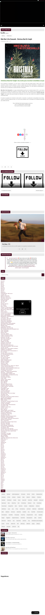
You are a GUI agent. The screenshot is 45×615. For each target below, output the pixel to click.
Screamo (39, 517)
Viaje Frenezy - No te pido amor (6, 338)
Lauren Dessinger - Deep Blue (6, 434)
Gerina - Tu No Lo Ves (4, 356)
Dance (19, 500)
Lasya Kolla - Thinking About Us (6, 412)
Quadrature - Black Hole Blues (6, 322)
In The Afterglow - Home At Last (6, 370)
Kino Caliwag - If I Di (6, 244)
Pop (28, 511)
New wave (13, 511)
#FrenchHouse (19, 266)
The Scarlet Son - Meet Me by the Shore (7, 426)
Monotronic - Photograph (5, 361)
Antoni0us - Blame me (4, 303)
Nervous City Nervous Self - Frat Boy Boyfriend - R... (9, 350)
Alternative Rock (39, 494)
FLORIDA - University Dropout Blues (7, 335)
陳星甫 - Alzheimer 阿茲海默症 (6, 398)
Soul (13, 520)
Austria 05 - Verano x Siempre (6, 379)
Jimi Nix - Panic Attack (4, 330)
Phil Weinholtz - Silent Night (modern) (7, 417)
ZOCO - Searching (4, 387)
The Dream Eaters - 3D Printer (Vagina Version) (9, 421)
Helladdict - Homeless (4, 436)
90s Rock (8, 494)
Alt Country (23, 494)
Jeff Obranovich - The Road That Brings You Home (9, 401)
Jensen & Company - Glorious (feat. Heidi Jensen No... (10, 418)
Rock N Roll (23, 517)
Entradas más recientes (7, 190)
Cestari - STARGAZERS (4, 331)
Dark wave (41, 500)
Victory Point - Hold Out (5, 333)
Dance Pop (30, 500)
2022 (2, 477)
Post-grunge (17, 514)
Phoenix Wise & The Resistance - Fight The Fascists (9, 346)
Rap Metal (40, 514)
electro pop (22, 523)
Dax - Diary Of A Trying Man (5, 357)
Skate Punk (4, 520)
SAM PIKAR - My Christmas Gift (6, 419)
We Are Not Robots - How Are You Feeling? (8, 393)
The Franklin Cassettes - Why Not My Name (8, 404)
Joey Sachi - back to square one (6, 397)
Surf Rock (24, 520)
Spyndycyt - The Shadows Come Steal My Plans (9, 371)
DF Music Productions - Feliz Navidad (7, 386)
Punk (36, 514)
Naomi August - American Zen (11, 532)
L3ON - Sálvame (3, 432)
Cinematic (3, 500)
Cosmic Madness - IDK (4, 364)
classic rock (13, 523)
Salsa (35, 517)
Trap (29, 520)
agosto (2, 282)
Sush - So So (3, 302)
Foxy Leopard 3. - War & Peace (6, 318)
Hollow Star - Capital (4, 363)
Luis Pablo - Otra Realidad (5, 403)
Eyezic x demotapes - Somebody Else (7, 425)
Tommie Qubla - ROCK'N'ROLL (6, 326)
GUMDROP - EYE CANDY (5, 341)
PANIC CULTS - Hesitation (5, 355)
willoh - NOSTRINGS (4, 435)
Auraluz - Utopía (3, 378)
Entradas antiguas (39, 190)
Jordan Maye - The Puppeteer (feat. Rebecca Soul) (9, 437)
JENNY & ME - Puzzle (4, 389)
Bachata (19, 497)
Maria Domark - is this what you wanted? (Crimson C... (10, 396)
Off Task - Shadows (4, 311)
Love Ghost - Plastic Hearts (5, 390)
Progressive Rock (30, 514)
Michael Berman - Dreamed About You (7, 316)
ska (18, 526)
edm (18, 523)
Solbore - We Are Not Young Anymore (7, 345)
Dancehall (35, 500)
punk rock (14, 526)
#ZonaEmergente (31, 265)
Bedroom (28, 497)
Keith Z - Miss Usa (4, 382)
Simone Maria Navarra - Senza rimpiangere (8, 323)
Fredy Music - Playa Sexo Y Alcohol (6, 385)
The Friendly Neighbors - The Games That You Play (9, 374)
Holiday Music (9, 35)
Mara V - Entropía (4, 306)
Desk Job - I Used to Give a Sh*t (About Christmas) (9, 429)
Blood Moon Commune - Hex (5, 343)
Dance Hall (24, 500)
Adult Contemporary (15, 494)
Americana (3, 497)
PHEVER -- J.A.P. (3, 310)
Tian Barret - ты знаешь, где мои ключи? (8, 307)
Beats (23, 497)
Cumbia (14, 500)
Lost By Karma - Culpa (4, 317)
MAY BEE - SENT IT (4, 332)
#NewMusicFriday (31, 266)
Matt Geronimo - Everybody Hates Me (7, 324)
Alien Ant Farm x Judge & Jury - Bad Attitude (8, 309)
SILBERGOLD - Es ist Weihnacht (6, 349)
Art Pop (8, 497)
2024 (2, 452)
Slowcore (9, 520)
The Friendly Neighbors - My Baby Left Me (8, 373)
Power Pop (23, 514)
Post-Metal (11, 514)
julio (2, 283)
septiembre (3, 442)
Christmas (39, 497)
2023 (2, 467)
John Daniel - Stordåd (4, 358)
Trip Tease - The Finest (4, 347)
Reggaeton (8, 517)
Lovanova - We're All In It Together (6, 308)
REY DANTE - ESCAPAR (5, 362)
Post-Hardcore (4, 514)
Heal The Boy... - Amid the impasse (6, 372)
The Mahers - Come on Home (6, 406)
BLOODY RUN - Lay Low (5, 395)
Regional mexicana (15, 517)
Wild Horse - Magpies (4, 380)
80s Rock (3, 494)
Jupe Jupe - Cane (4, 301)
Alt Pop (33, 494)
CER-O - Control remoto (5, 420)
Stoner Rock (19, 520)
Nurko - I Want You (4, 409)
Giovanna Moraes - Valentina (6, 377)
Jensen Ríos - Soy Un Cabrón (5, 402)
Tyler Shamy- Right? (4, 300)
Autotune (13, 497)
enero (2, 290)
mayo (2, 285)
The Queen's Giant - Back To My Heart (7, 428)
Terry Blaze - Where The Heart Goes (7, 353)
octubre (3, 441)
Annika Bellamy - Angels (5, 388)
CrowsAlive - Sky (3, 294)
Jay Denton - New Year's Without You (7, 366)
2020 (2, 485)
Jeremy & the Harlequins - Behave (6, 334)
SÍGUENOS (22, 312)
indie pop (38, 523)
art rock (7, 523)
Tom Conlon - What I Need (5, 414)
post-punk (8, 526)
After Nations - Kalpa (4, 394)
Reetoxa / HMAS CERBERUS (5, 315)
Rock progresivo (29, 517)
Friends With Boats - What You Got (6, 293)
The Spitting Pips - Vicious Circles (6, 413)
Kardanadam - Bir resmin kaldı (6, 342)
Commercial (9, 500)
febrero (3, 450)
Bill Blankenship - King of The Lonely (7, 327)
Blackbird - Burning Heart (5, 295)
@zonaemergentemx (13, 258)
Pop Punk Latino (40, 511)
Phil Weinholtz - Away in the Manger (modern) (8, 416)
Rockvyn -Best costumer (5, 299)
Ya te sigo (41, 612)
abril (2, 286)
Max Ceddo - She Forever (10, 537)
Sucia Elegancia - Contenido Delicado (12, 542)
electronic (28, 523)
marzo (2, 287)
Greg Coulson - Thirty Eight (5, 424)
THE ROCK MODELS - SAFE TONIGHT (7, 410)
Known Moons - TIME (4, 405)
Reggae (3, 517)
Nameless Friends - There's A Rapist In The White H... (9, 348)
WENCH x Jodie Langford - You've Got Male (8, 411)
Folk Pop (3, 35)
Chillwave (33, 497)
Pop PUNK (33, 511)
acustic (3, 523)
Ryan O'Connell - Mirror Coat (5, 319)
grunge (33, 523)
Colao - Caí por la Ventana (5, 339)
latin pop (3, 526)
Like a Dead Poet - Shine (5, 427)
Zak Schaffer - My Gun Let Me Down (7, 369)
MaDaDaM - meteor (4, 325)
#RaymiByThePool (12, 266)
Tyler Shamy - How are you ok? (6, 298)
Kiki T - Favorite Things (4, 340)
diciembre (3, 292)
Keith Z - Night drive (4, 381)
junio (2, 284)
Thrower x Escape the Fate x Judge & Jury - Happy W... (10, 365)
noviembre (3, 440)
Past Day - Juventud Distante (6, 314)
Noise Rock (19, 511)
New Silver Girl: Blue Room (10, 547)
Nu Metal (24, 511)
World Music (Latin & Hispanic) (37, 520)
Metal (3, 511)
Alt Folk (28, 494)
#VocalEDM (24, 266)
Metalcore (7, 511)
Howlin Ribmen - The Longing (6, 433)
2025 (2, 291)
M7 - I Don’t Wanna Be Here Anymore (7, 354)
